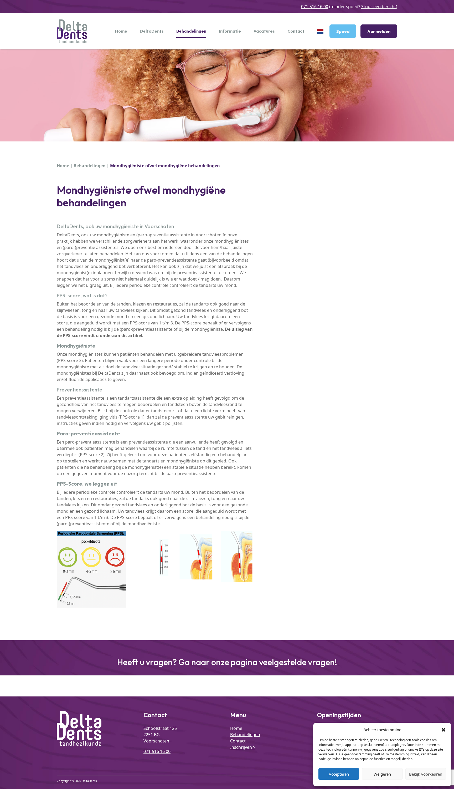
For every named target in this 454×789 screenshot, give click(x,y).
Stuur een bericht (378, 6)
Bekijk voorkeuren (425, 774)
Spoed (342, 31)
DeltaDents (152, 31)
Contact (296, 31)
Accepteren (339, 774)
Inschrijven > (242, 747)
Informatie (230, 31)
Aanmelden (378, 31)
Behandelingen (191, 31)
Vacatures (264, 31)
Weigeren (382, 774)
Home (121, 31)
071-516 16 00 (314, 6)
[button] (443, 729)
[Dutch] (320, 31)
